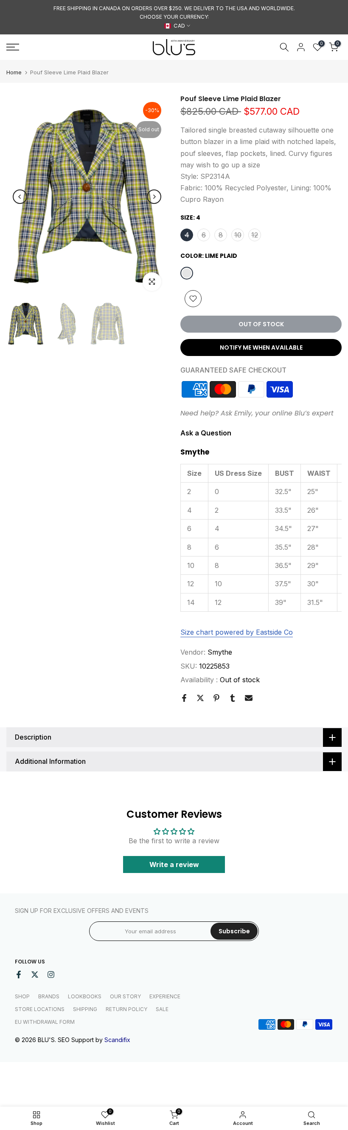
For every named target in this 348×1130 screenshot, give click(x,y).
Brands (48, 996)
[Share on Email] (249, 698)
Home (14, 72)
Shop (22, 996)
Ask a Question (205, 433)
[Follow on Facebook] (18, 974)
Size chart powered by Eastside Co (236, 632)
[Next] (154, 196)
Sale (162, 1009)
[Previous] (20, 196)
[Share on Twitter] (200, 698)
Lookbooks (84, 996)
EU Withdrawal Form (45, 1022)
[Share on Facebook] (184, 698)
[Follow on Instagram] (51, 974)
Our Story (125, 996)
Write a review (174, 864)
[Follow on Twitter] (35, 974)
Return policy (126, 1009)
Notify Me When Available (261, 347)
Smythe (220, 652)
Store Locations (40, 1009)
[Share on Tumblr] (232, 698)
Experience (164, 996)
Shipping (85, 1009)
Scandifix (117, 1039)
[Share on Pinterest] (216, 698)
